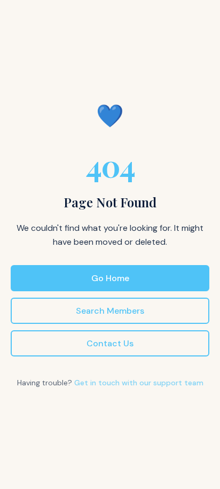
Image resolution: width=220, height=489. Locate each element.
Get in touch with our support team (138, 382)
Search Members (110, 310)
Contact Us (110, 343)
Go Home (110, 278)
